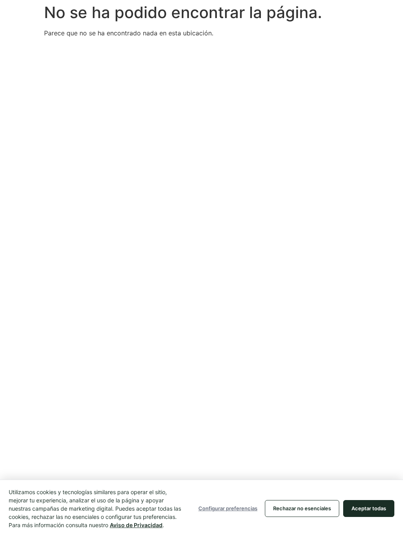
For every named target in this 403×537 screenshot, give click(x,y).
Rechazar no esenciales (302, 508)
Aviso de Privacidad (136, 525)
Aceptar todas (368, 508)
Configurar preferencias (227, 508)
